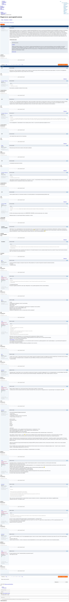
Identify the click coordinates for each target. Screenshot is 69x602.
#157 (67, 160)
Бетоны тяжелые (6, 22)
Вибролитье (12, 22)
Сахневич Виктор (4, 80)
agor (2, 260)
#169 (67, 386)
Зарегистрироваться (4, 600)
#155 (67, 133)
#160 (67, 203)
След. (22, 64)
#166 (67, 321)
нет (23, 59)
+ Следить (2, 24)
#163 (67, 260)
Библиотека (4, 4)
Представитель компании (4, 463)
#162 (67, 241)
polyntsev (2, 370)
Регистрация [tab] (4, 587)
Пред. (6, 64)
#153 (67, 99)
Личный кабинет (65, 9)
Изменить (65, 111)
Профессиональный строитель (4, 277)
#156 (67, 145)
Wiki (3, 3)
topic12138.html (12, 339)
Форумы (3, 1)
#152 (67, 80)
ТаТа (2, 276)
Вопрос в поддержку (66, 13)
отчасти (21, 59)
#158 (67, 172)
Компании (4, 2)
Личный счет (65, 10)
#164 (67, 276)
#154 (67, 113)
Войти (1, 593)
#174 (67, 534)
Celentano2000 (3, 203)
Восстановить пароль (6, 593)
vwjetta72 (3, 28)
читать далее (14, 51)
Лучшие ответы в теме (13, 39)
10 (19, 64)
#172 (67, 484)
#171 (67, 460)
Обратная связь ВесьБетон (9, 584)
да (18, 59)
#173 (67, 510)
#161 (67, 226)
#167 (67, 354)
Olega (2, 145)
